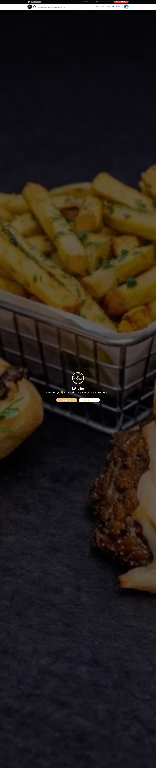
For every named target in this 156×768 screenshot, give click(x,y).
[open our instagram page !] (29, 2)
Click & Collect (106, 6)
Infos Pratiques (116, 6)
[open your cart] (126, 7)
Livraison (96, 6)
